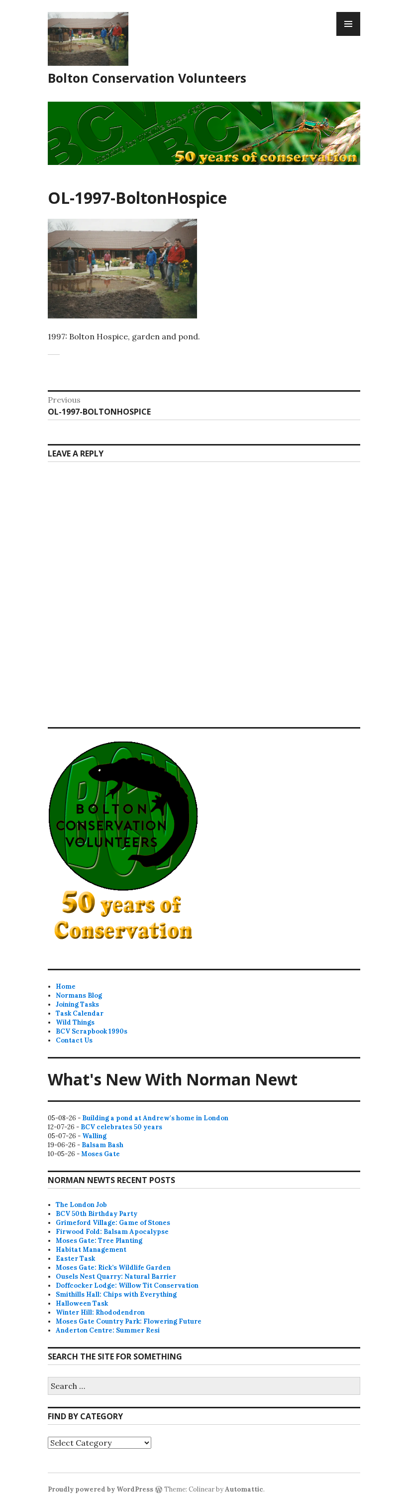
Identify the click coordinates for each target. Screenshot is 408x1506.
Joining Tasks (77, 1004)
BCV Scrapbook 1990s (91, 1031)
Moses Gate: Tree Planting (99, 1240)
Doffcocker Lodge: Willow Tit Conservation (127, 1285)
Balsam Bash (102, 1145)
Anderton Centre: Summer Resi (108, 1330)
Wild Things (75, 1022)
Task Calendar (79, 1013)
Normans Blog (79, 995)
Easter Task (75, 1258)
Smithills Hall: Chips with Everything (116, 1294)
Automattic (244, 1489)
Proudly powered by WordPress (100, 1489)
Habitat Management (91, 1249)
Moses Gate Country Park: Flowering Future (129, 1321)
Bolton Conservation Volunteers (147, 77)
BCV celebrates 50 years (121, 1127)
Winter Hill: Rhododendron (100, 1312)
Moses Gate (100, 1154)
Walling (94, 1136)
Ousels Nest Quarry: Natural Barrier (116, 1276)
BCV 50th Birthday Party (96, 1213)
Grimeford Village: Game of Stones (113, 1222)
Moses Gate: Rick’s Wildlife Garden (113, 1267)
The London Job (81, 1205)
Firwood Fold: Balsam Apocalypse (112, 1231)
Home (66, 986)
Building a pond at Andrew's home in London (155, 1118)
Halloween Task (82, 1303)
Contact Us (74, 1040)
